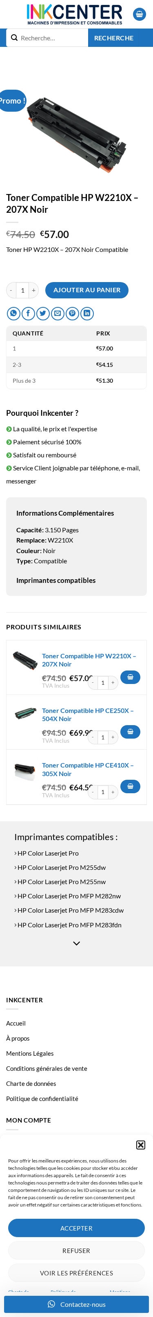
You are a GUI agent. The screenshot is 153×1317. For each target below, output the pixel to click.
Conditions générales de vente (46, 1068)
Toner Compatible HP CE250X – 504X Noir (88, 714)
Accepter (76, 1228)
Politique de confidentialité (42, 1098)
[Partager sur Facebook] (28, 313)
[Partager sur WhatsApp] (13, 313)
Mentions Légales (30, 1053)
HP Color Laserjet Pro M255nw (61, 881)
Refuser (76, 1250)
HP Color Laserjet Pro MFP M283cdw (70, 910)
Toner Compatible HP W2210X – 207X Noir (89, 660)
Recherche (114, 38)
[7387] (130, 732)
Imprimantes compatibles (55, 580)
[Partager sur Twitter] (43, 313)
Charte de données (31, 1083)
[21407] (130, 677)
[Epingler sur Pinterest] (72, 313)
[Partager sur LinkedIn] (87, 313)
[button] (141, 1145)
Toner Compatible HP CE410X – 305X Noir (88, 769)
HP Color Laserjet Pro (47, 853)
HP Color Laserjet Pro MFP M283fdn (69, 925)
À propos (18, 1038)
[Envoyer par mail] (57, 313)
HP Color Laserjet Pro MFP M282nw (68, 896)
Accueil (16, 1023)
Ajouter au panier (87, 289)
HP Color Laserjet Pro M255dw (61, 867)
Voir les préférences (76, 1273)
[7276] (130, 787)
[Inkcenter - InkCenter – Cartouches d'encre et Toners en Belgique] (74, 14)
